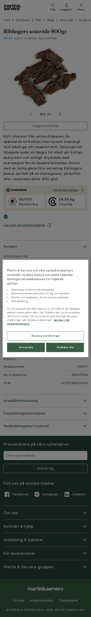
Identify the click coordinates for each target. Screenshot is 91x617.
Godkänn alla (65, 347)
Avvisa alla (26, 347)
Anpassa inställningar (45, 335)
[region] (45, 308)
